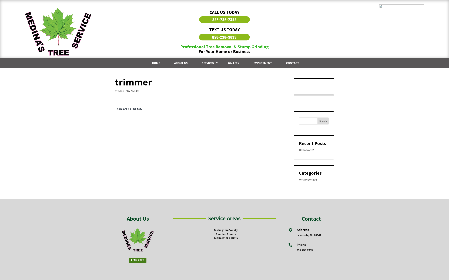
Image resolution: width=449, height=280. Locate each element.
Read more (137, 260)
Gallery (233, 63)
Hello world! (306, 150)
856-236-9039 (224, 37)
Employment (262, 63)
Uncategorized (308, 179)
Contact (292, 63)
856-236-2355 (224, 20)
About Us (181, 63)
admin (121, 90)
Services (208, 63)
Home (156, 63)
